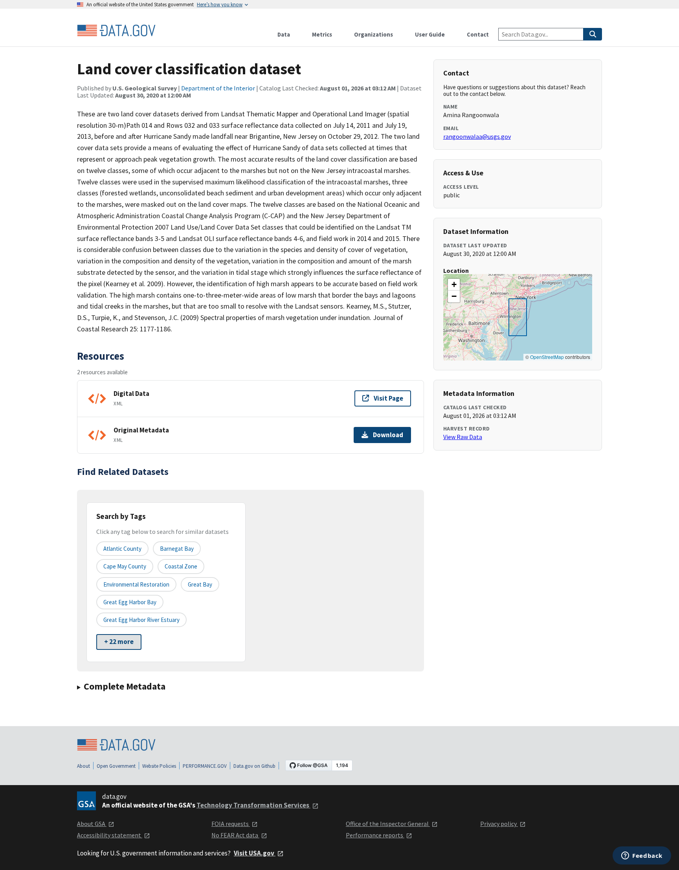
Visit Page (388, 398)
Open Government (116, 766)
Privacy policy (499, 824)
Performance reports (375, 835)
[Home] (116, 30)
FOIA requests (230, 824)
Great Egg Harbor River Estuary (141, 620)
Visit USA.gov (254, 853)
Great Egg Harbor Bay (129, 602)
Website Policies (159, 766)
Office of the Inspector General (388, 824)
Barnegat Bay (177, 548)
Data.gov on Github (254, 766)
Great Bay (200, 584)
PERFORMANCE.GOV (205, 766)
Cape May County (124, 566)
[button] (454, 285)
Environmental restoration (136, 584)
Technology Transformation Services (253, 805)
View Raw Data (462, 437)
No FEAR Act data (235, 835)
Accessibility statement (109, 835)
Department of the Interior (218, 88)
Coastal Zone (181, 566)
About (83, 766)
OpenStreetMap (547, 356)
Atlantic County (122, 548)
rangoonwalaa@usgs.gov (477, 136)
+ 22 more (119, 641)
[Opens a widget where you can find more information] (642, 856)
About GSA (91, 824)
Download (388, 434)
